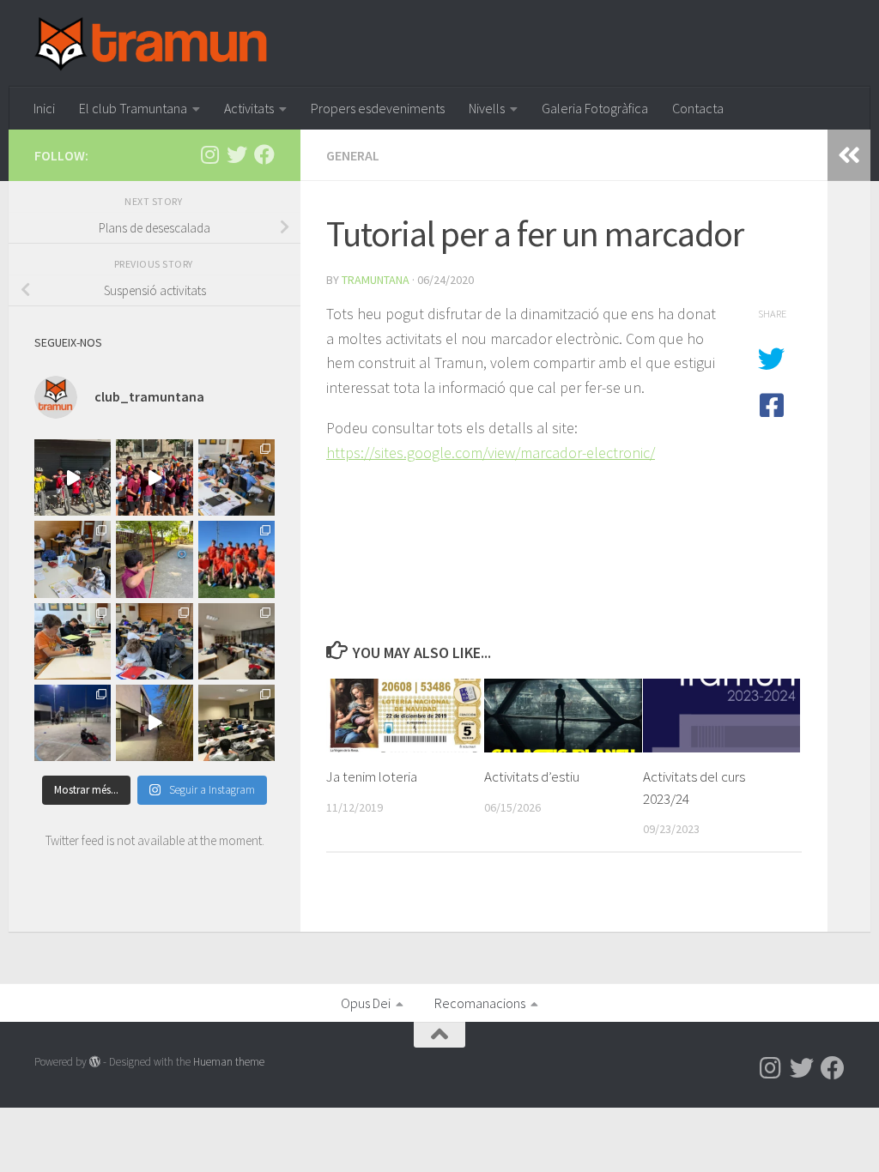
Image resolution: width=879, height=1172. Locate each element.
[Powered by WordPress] (94, 1061)
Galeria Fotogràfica (595, 108)
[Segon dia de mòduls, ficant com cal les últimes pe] (236, 477)
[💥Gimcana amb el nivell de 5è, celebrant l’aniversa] (72, 723)
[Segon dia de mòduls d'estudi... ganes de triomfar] (154, 641)
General (352, 155)
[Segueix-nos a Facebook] (264, 154)
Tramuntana (375, 279)
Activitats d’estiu (531, 776)
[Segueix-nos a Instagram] (209, 154)
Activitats (249, 108)
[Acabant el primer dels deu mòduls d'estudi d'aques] (72, 559)
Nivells (487, 108)
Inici (44, 108)
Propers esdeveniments (378, 108)
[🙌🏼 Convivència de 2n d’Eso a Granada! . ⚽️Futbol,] (236, 559)
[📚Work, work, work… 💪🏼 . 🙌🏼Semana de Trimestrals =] (236, 641)
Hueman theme (228, 1061)
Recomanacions (479, 1003)
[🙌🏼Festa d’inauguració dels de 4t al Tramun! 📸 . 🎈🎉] (154, 559)
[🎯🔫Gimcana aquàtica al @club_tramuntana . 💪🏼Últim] (154, 477)
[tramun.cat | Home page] (151, 43)
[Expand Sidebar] (848, 155)
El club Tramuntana (133, 108)
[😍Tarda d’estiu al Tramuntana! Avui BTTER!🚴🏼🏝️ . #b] (72, 477)
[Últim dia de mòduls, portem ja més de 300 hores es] (72, 641)
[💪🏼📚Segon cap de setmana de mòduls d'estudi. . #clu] (236, 723)
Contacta (698, 108)
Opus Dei (366, 1003)
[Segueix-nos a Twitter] (237, 154)
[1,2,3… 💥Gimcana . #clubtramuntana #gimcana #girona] (154, 723)
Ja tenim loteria (371, 776)
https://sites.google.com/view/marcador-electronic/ (490, 452)
